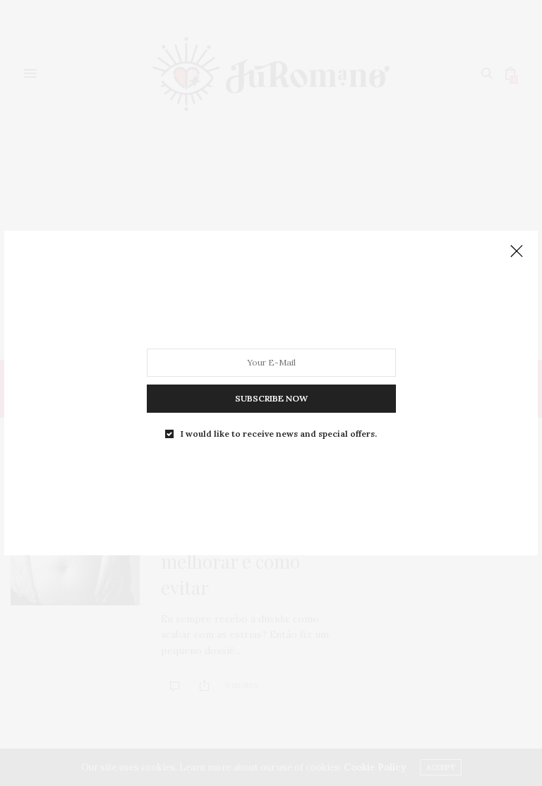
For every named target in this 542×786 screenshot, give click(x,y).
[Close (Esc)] (516, 252)
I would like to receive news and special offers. (279, 434)
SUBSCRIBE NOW (271, 398)
